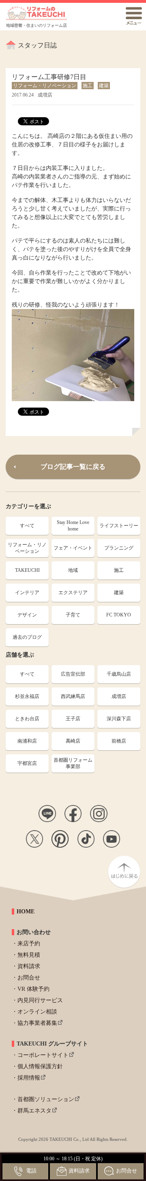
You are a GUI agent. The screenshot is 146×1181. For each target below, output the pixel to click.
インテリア (27, 592)
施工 (119, 570)
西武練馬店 (73, 696)
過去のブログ (27, 637)
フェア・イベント (73, 548)
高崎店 (73, 741)
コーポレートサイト (43, 1055)
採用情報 (28, 1078)
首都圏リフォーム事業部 (73, 763)
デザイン (27, 615)
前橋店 (119, 741)
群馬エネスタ (34, 1111)
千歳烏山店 (119, 674)
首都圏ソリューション (45, 1099)
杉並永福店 (27, 696)
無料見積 (28, 955)
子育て (73, 615)
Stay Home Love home (73, 526)
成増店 (119, 696)
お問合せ (28, 978)
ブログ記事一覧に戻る (73, 466)
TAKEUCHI (27, 570)
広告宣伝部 (73, 674)
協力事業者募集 (37, 1023)
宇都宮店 (27, 763)
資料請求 (28, 966)
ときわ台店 (27, 718)
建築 (119, 592)
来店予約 (28, 944)
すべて (27, 525)
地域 (73, 570)
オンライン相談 (37, 1012)
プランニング (118, 548)
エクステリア (73, 592)
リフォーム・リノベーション (27, 548)
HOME (25, 911)
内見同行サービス (40, 1000)
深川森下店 (119, 718)
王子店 (73, 718)
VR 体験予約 (33, 989)
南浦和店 (27, 741)
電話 (31, 1171)
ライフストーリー (118, 525)
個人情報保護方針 (40, 1066)
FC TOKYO (118, 615)
